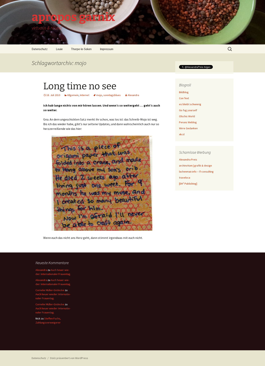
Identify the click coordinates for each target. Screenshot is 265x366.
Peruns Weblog (188, 122)
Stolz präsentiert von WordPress (69, 358)
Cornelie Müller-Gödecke (50, 290)
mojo (99, 95)
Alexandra (133, 95)
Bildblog (184, 92)
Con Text (184, 98)
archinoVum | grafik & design (195, 165)
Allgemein (73, 95)
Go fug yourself (188, 110)
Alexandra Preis (188, 159)
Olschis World (187, 116)
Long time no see (79, 86)
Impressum (106, 49)
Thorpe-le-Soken (81, 49)
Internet (84, 95)
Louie (59, 49)
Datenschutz (40, 49)
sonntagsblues (112, 95)
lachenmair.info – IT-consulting (196, 171)
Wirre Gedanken (188, 128)
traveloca (184, 177)
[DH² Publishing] (188, 183)
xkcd (181, 134)
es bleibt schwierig (190, 104)
